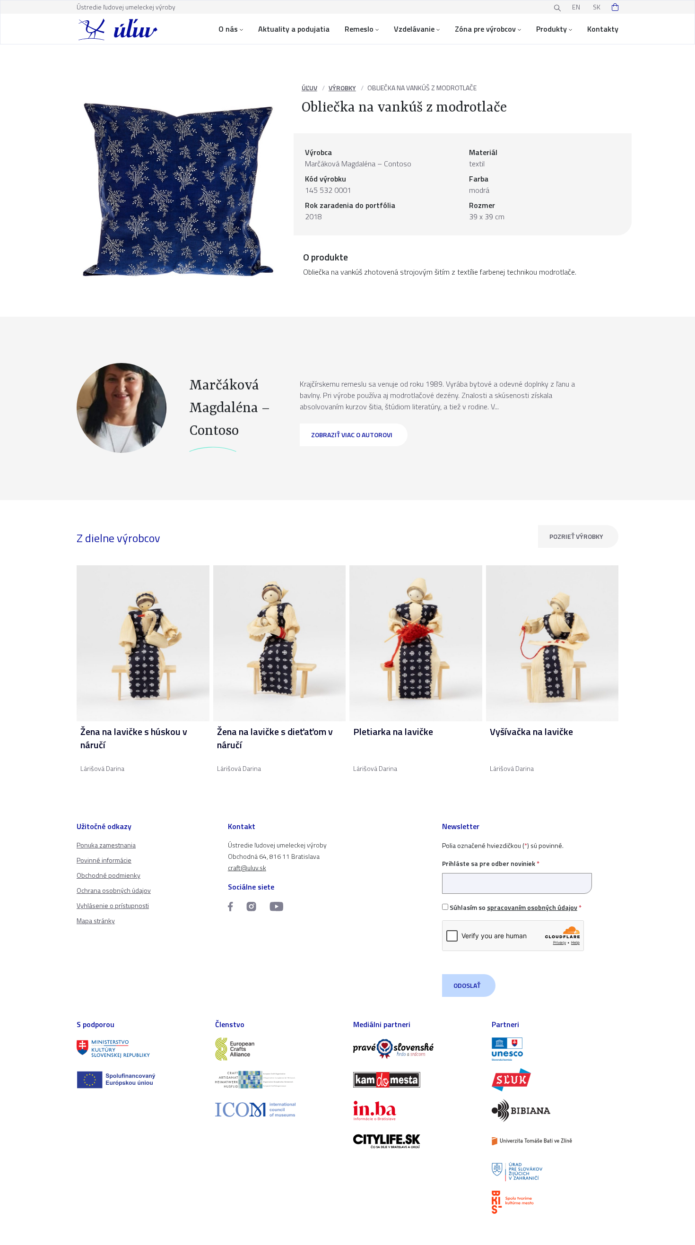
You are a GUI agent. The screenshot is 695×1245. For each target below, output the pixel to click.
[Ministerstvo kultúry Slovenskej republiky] (140, 1049)
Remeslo (359, 29)
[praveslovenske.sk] (416, 1049)
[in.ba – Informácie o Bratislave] (416, 1110)
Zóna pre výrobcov (485, 29)
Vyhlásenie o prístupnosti (113, 905)
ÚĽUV (309, 88)
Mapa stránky (96, 920)
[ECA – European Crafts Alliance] (278, 1049)
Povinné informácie (104, 860)
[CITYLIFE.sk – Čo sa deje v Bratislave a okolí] (416, 1141)
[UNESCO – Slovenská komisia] (555, 1049)
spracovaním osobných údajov (532, 907)
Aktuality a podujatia (294, 29)
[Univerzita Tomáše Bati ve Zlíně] (555, 1141)
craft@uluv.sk (247, 868)
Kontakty (602, 29)
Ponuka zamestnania (106, 845)
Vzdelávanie (414, 29)
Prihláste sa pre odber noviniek (490, 863)
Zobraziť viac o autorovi (351, 435)
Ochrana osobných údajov (114, 890)
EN (576, 7)
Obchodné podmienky (108, 875)
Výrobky (342, 88)
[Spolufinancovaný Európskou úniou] (140, 1079)
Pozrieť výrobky (576, 536)
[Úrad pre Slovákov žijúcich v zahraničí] (555, 1172)
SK (596, 7)
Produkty (551, 29)
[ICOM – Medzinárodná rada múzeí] (278, 1109)
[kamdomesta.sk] (416, 1079)
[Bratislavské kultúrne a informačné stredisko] (555, 1202)
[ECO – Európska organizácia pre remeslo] (278, 1079)
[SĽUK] (555, 1079)
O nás (228, 29)
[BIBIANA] (555, 1110)
